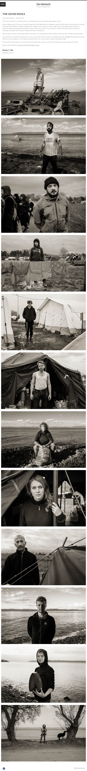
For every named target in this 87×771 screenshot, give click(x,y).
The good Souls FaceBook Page (28, 45)
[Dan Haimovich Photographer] (43, 5)
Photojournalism (7, 53)
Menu (3, 4)
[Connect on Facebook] (4, 768)
